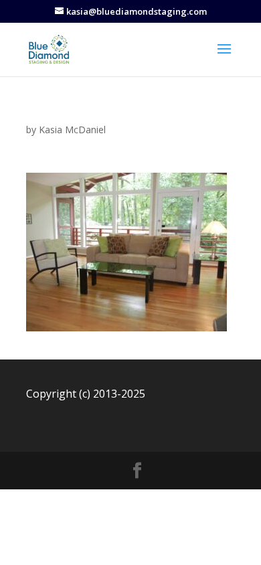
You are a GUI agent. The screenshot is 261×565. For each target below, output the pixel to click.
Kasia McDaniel (72, 129)
